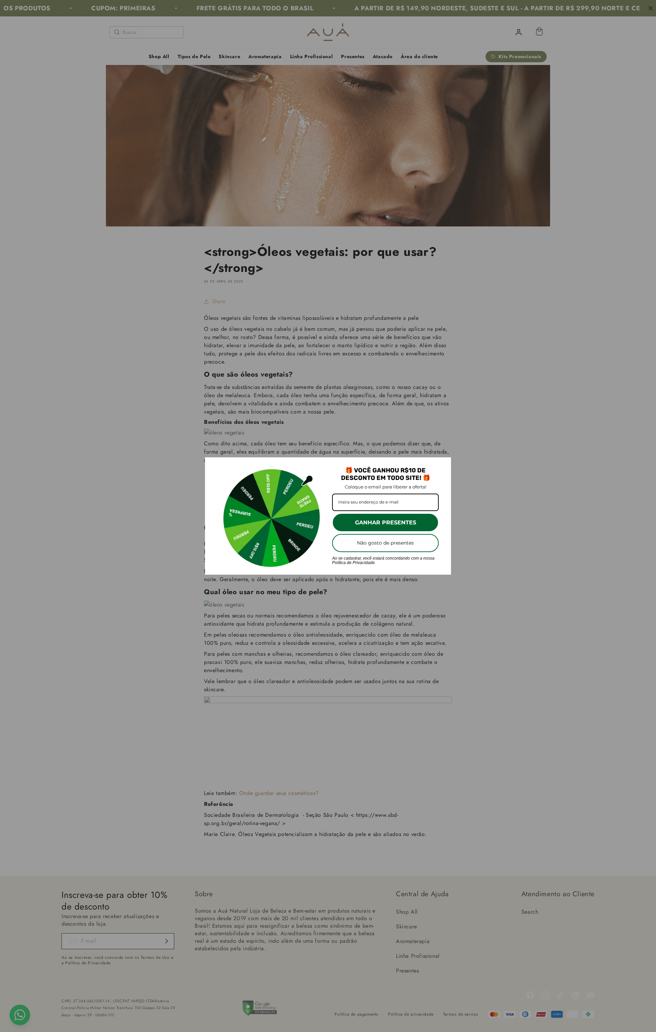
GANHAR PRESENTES (385, 522)
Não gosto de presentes (385, 543)
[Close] (443, 465)
